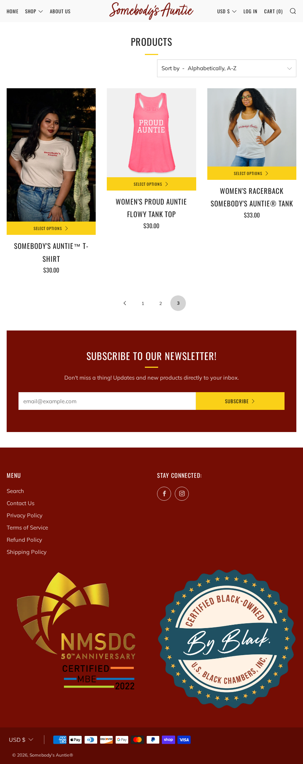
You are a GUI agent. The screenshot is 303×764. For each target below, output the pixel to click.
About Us (60, 11)
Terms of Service (27, 527)
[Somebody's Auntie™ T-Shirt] (51, 155)
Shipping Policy (27, 551)
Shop (30, 11)
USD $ (223, 11)
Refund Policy (24, 539)
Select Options (48, 228)
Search (15, 490)
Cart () (273, 11)
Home (12, 11)
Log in (251, 11)
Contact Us (20, 503)
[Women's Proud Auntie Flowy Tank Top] (151, 132)
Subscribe (237, 401)
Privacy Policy (24, 515)
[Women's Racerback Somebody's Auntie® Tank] (251, 127)
